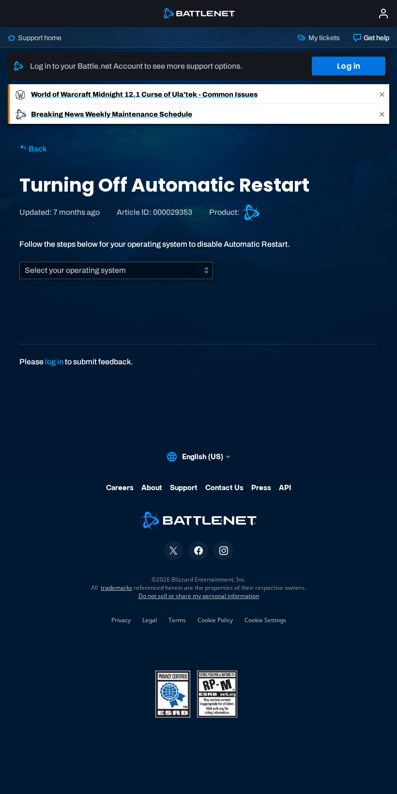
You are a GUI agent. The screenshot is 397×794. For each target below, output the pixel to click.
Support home (38, 38)
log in (54, 362)
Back (36, 149)
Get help (375, 38)
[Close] (382, 94)
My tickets (323, 38)
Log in (348, 66)
